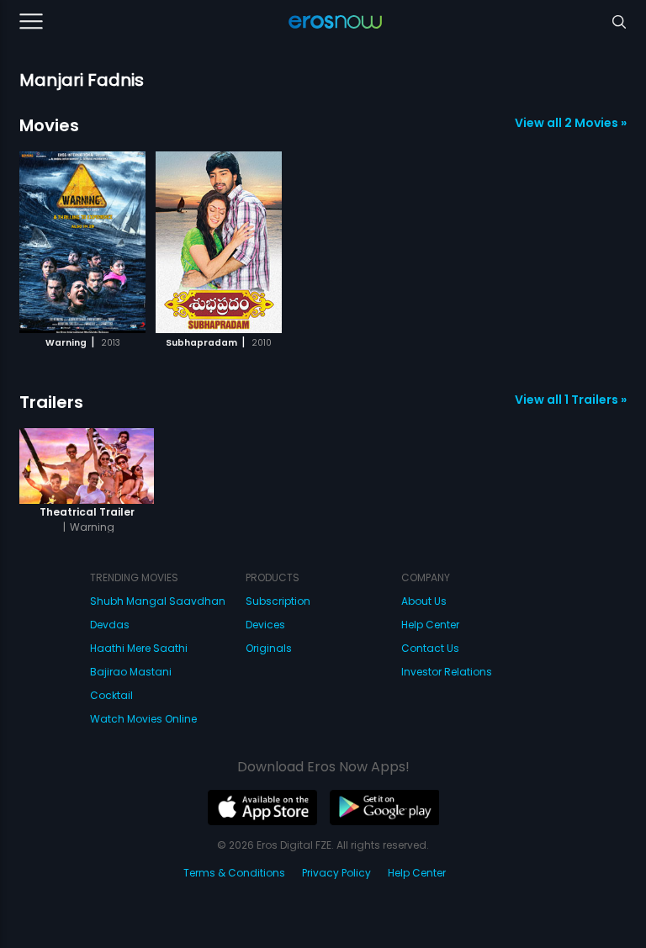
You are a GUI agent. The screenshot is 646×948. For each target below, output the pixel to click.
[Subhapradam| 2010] (219, 242)
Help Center (430, 624)
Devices (265, 624)
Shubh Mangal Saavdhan (157, 601)
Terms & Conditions (234, 873)
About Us (424, 601)
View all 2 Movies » (571, 122)
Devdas (110, 624)
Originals (269, 648)
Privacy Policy (336, 873)
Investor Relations (446, 672)
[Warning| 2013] (82, 242)
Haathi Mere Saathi (139, 648)
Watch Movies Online (143, 719)
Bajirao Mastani (131, 672)
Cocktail (111, 695)
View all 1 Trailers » (571, 399)
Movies (49, 125)
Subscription (278, 601)
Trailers (51, 402)
